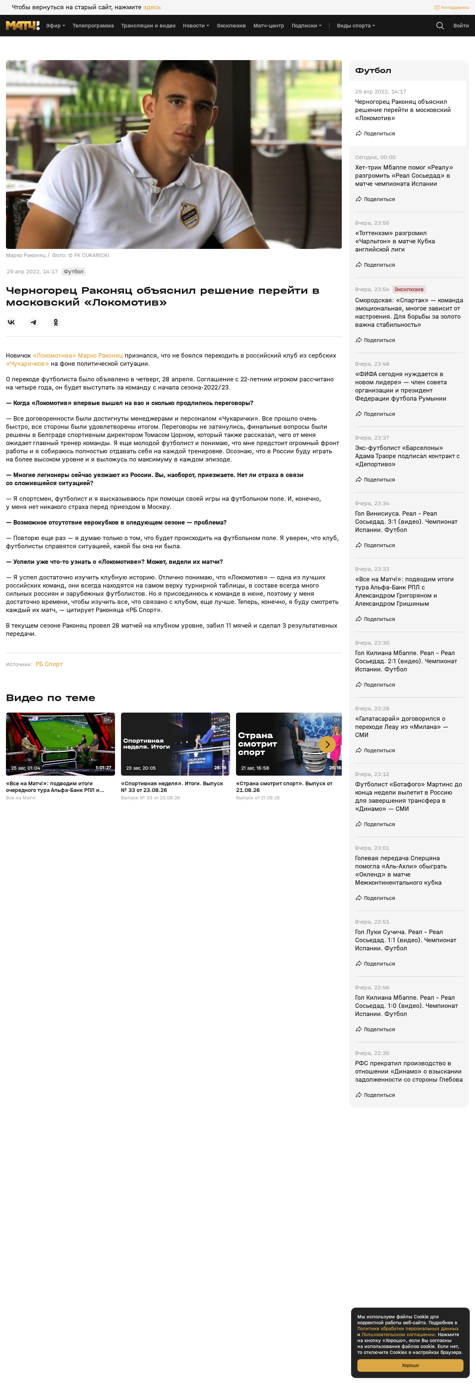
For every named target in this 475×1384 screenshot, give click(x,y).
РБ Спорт (49, 664)
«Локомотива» (53, 355)
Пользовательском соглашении (398, 1335)
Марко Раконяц (100, 355)
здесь (152, 7)
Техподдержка (455, 7)
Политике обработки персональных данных (408, 1329)
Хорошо (410, 1365)
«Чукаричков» (28, 364)
